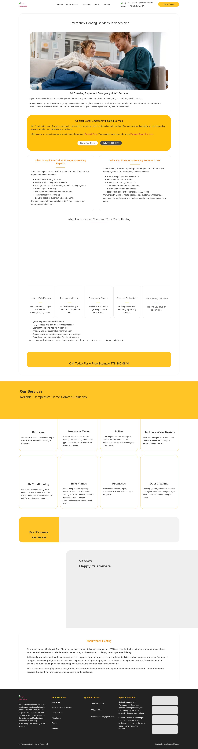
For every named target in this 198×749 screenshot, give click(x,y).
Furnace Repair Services (141, 134)
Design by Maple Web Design (167, 744)
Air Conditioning (38, 484)
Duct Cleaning (159, 483)
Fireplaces (119, 483)
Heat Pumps (79, 483)
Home (60, 5)
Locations (86, 5)
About (96, 5)
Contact (106, 5)
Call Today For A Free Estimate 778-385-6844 (99, 363)
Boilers (119, 431)
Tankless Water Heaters (160, 432)
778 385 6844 (136, 5)
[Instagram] (91, 728)
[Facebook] (86, 728)
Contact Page (91, 134)
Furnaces (38, 432)
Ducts (54, 723)
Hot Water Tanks (79, 431)
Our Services (72, 5)
